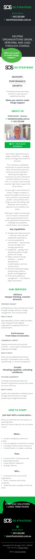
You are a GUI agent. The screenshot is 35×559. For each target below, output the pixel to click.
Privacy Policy (23, 548)
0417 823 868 (18, 16)
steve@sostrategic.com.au (18, 19)
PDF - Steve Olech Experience (18, 145)
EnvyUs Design (20, 552)
